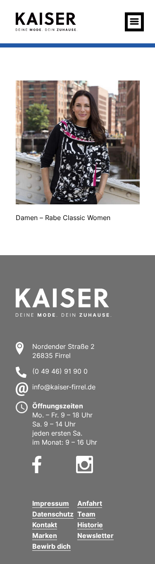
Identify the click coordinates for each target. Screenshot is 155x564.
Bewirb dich (51, 546)
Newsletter (95, 535)
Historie (90, 525)
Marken (44, 535)
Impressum (50, 503)
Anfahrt (89, 503)
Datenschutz (53, 514)
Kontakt (44, 525)
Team (86, 514)
